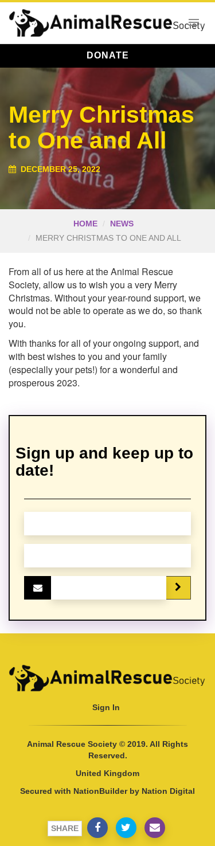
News (122, 223)
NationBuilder (100, 791)
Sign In (106, 707)
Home (85, 223)
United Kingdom (107, 773)
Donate (108, 55)
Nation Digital (168, 791)
